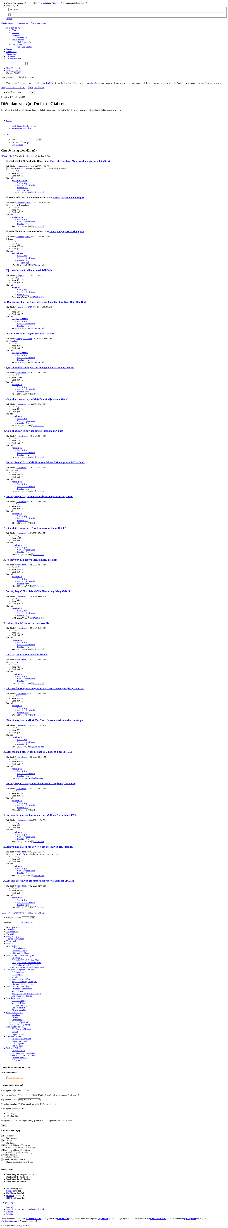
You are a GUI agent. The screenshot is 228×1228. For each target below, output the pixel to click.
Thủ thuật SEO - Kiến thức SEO (25, 960)
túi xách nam (63, 1218)
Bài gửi (26, 142)
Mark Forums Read (25, 42)
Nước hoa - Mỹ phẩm (21, 979)
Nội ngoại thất (17, 1034)
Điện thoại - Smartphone (22, 989)
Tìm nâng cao (17, 145)
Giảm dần (13, 1116)
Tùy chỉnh (10, 929)
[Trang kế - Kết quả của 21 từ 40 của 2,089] (30, 88)
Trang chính (11, 941)
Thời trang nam (18, 972)
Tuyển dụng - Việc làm (21, 1039)
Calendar (15, 32)
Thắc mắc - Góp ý (19, 951)
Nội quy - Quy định (9, 1202)
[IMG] (9, 1193)
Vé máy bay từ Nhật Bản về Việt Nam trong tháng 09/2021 (38, 591)
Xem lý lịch (22, 183)
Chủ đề (12, 156)
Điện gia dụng (17, 1020)
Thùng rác (16, 1060)
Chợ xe (15, 1031)
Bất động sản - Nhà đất (21, 1029)
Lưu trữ (9, 1212)
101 (23, 88)
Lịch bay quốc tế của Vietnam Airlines (27, 654)
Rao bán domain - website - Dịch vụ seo (28, 967)
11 (19, 88)
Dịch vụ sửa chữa (19, 1010)
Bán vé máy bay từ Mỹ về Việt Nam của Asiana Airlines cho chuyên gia (44, 720)
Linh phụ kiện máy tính (21, 1005)
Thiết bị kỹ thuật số (20, 1022)
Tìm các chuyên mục (15, 939)
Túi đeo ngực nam (9, 1221)
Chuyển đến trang (14, 92)
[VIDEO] (10, 1195)
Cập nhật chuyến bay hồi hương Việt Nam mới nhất (34, 430)
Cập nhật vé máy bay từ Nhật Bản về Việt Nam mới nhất (37, 399)
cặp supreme (190, 1218)
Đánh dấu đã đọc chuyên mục (24, 126)
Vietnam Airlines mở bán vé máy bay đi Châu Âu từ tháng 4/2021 (42, 815)
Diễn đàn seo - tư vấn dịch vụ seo (20, 955)
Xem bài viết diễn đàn (26, 185)
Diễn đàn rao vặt (13, 28)
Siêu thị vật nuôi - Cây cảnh (23, 1055)
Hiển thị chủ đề (7, 1090)
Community (17, 35)
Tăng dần (13, 1113)
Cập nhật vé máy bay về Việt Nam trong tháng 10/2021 (36, 528)
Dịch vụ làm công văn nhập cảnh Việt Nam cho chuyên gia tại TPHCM (45, 688)
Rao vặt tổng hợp (13, 1036)
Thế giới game (18, 1043)
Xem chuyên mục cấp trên (23, 128)
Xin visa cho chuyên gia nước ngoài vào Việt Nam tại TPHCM (40, 880)
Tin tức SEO (17, 958)
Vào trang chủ (23, 190)
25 (19, 244)
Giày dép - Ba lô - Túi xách (23, 984)
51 (21, 88)
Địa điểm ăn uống (19, 1058)
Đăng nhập (42, 3)
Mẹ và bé (15, 977)
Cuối (36, 88)
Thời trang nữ (17, 974)
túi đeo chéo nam (33, 1218)
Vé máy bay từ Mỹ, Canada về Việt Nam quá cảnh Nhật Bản (39, 496)
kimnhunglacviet (23, 166)
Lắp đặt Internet (18, 1008)
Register (9, 19)
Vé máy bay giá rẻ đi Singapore (66, 231)
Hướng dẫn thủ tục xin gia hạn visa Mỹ (27, 623)
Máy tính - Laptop (14, 998)
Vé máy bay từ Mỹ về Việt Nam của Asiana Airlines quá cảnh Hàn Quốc (45, 462)
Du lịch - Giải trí (18, 1050)
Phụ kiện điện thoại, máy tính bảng (26, 993)
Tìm (7, 134)
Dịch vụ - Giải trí (13, 1048)
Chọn (17, 142)
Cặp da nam (11, 54)
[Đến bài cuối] (37, 192)
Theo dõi (10, 934)
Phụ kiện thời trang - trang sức (24, 981)
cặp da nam (103, 1218)
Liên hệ (9, 1207)
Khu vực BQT (12, 946)
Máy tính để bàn (18, 1003)
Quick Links (17, 44)
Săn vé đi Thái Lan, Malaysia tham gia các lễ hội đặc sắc (80, 161)
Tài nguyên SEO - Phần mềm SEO (26, 962)
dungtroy (20, 275)
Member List (22, 37)
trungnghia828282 (24, 307)
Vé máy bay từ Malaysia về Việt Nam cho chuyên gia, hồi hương (41, 783)
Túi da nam (11, 56)
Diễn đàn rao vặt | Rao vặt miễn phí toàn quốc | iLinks (28, 1209)
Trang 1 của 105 (8, 88)
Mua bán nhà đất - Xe (15, 1027)
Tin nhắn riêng (23, 188)
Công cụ (9, 121)
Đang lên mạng (12, 936)
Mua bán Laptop (18, 1000)
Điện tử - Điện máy (14, 1012)
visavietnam (21, 373)
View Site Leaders (24, 47)
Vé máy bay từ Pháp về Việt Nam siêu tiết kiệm (31, 559)
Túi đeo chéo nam (13, 59)
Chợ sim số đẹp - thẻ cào (22, 996)
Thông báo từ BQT (20, 948)
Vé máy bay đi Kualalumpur (68, 197)
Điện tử (15, 1017)
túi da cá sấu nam (158, 1218)
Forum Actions (18, 40)
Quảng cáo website (20, 1041)
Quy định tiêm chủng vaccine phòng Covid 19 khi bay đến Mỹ (40, 367)
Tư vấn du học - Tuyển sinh (23, 1053)
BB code (10, 1188)
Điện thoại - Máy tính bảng (17, 986)
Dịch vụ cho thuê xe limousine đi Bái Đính (29, 270)
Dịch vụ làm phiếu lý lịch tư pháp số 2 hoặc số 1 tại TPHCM (39, 751)
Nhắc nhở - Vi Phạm (20, 953)
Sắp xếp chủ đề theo (9, 1099)
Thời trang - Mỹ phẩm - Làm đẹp (20, 970)
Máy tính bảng (18, 991)
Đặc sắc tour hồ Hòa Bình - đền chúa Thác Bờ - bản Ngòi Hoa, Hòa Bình (46, 301)
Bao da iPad (11, 51)
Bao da (9, 49)
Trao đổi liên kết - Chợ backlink (25, 965)
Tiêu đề (4, 156)
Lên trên (29, 922)
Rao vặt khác (17, 1046)
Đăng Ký (56, 3)
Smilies (9, 1191)
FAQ (14, 30)
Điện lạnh (16, 1015)
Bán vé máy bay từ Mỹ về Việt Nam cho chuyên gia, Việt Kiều (39, 846)
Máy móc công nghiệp (21, 1024)
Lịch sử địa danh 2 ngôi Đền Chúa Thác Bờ (30, 333)
